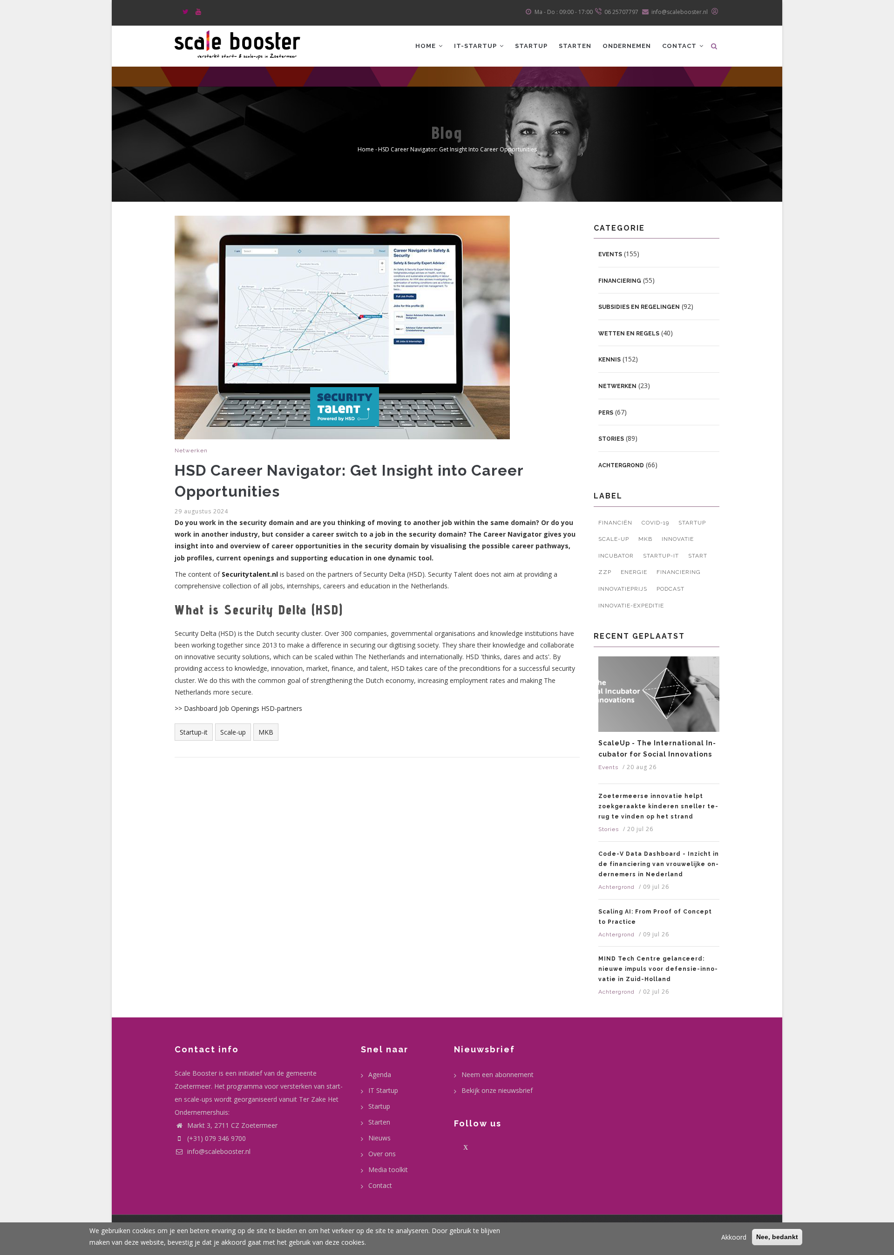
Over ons (382, 1153)
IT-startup (476, 45)
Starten (575, 45)
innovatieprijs (622, 589)
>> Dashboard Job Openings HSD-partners (238, 708)
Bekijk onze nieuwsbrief (497, 1090)
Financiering (619, 281)
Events (610, 254)
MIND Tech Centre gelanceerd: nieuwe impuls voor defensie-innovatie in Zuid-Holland (658, 968)
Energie (634, 572)
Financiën (615, 522)
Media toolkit (388, 1169)
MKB (265, 732)
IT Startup (383, 1090)
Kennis (609, 359)
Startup (531, 45)
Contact (680, 45)
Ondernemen (627, 45)
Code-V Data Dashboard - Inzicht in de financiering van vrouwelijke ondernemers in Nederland (658, 864)
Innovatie (678, 539)
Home (426, 45)
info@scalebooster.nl (218, 1151)
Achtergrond (621, 465)
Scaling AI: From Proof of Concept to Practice (655, 916)
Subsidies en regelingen (639, 307)
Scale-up (233, 732)
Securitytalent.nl (250, 574)
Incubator (616, 555)
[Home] (237, 43)
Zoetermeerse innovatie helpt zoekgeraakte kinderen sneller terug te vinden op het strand (658, 806)
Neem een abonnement (497, 1074)
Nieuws (379, 1137)
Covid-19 (655, 522)
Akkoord (733, 1237)
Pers (605, 412)
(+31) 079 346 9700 (216, 1138)
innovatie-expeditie (631, 605)
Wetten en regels (628, 333)
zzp (604, 572)
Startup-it (194, 732)
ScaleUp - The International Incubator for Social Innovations (657, 748)
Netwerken (191, 450)
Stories (611, 439)
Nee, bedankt (777, 1237)
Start (697, 555)
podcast (670, 589)
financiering (679, 572)
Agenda (379, 1074)
